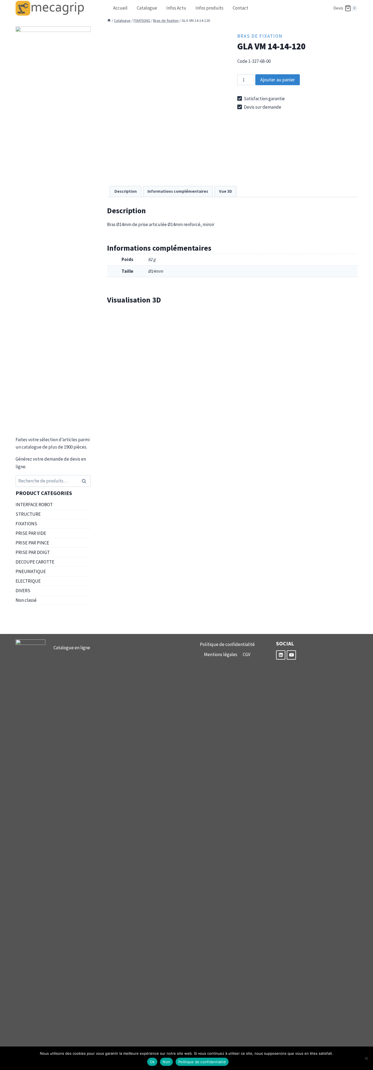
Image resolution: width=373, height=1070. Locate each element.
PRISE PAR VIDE (31, 533)
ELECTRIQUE (28, 581)
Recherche (85, 481)
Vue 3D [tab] (225, 191)
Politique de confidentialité (227, 644)
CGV (246, 654)
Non (166, 1062)
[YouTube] (291, 655)
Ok (152, 1062)
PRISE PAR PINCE (32, 543)
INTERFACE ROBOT (34, 505)
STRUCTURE (28, 514)
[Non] (366, 1058)
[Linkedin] (280, 655)
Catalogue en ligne (72, 648)
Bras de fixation (260, 36)
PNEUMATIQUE (31, 571)
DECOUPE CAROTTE (35, 562)
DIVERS (23, 591)
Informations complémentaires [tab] (177, 191)
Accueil (120, 8)
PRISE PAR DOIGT (33, 552)
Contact (240, 8)
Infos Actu (176, 8)
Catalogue (147, 8)
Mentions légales (220, 654)
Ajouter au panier (277, 79)
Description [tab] (125, 191)
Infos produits (209, 8)
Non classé (26, 600)
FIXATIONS (26, 524)
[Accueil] (109, 20)
